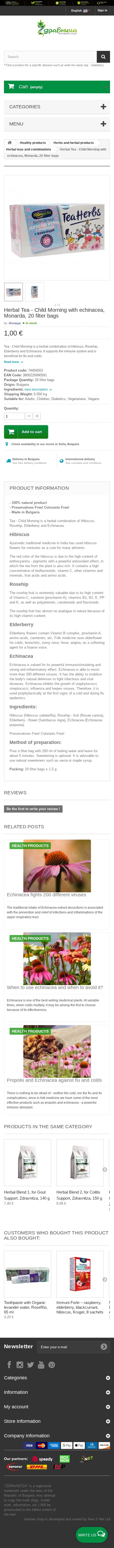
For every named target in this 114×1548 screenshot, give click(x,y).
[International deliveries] (57, 3)
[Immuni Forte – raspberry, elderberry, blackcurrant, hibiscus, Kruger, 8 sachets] (80, 1274)
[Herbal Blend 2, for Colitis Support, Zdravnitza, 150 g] (80, 1162)
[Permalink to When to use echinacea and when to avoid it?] (57, 958)
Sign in (102, 10)
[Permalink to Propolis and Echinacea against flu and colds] (57, 1051)
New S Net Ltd (99, 1519)
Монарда (15, 323)
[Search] (103, 57)
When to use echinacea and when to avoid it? (55, 987)
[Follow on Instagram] (20, 1364)
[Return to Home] (10, 143)
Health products (30, 846)
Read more (12, 361)
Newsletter (18, 1346)
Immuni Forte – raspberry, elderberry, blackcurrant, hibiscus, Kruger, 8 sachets (79, 1307)
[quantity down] (37, 416)
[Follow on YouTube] (41, 1364)
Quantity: (11, 408)
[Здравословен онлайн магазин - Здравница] (57, 29)
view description (36, 389)
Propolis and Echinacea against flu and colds (54, 1080)
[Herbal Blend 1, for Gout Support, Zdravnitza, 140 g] (27, 1162)
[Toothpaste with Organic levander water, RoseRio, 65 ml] (27, 1274)
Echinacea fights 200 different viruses (46, 894)
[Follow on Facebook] (9, 1364)
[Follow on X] (30, 1364)
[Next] (104, 1169)
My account (16, 1406)
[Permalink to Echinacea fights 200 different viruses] (57, 866)
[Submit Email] (104, 1347)
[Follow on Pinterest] (52, 1364)
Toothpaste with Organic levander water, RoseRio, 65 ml (25, 1307)
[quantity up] (29, 416)
